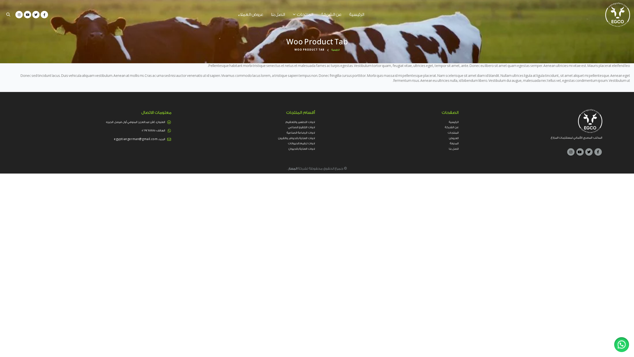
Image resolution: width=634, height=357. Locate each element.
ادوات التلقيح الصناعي (301, 127)
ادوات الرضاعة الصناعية (301, 132)
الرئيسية (356, 14)
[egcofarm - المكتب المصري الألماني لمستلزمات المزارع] (617, 14)
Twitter (589, 152)
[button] (621, 344)
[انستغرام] (19, 14)
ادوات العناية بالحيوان (302, 148)
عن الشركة (331, 14)
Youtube (580, 152)
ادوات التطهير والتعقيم (300, 122)
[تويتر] (36, 14)
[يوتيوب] (27, 14)
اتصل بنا (278, 14)
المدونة (454, 143)
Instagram (571, 152)
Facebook (598, 152)
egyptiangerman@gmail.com (136, 139)
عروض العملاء (250, 14)
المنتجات (305, 14)
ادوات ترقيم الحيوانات (301, 143)
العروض (454, 138)
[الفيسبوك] (44, 14)
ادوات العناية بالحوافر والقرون (296, 138)
